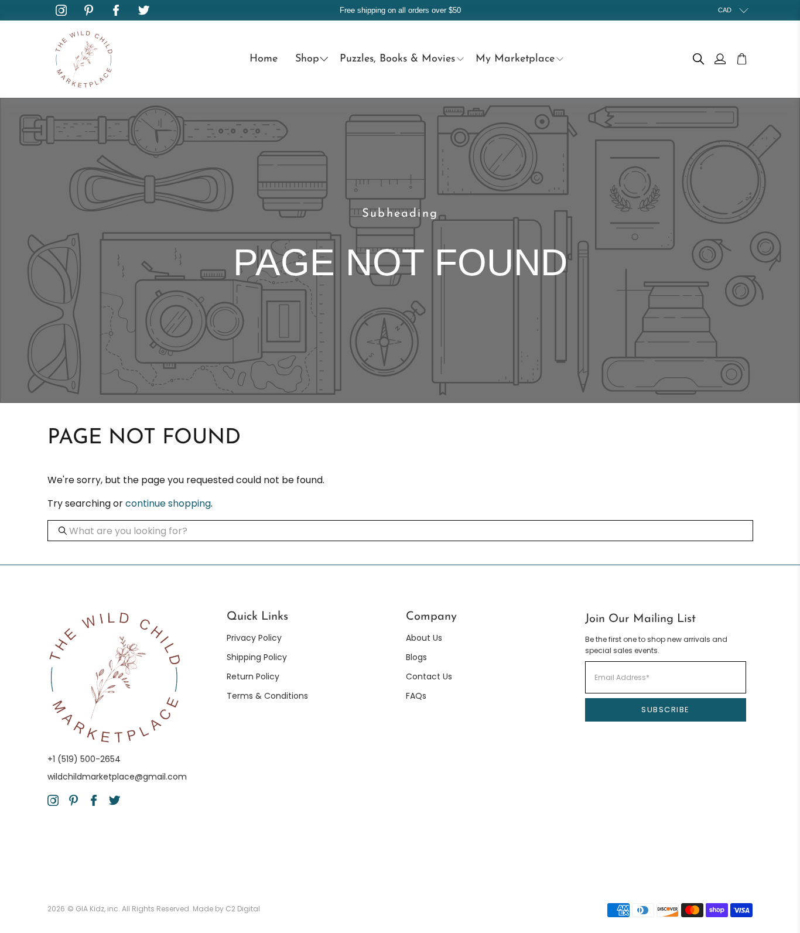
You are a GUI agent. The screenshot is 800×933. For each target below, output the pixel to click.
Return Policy (253, 676)
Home (263, 59)
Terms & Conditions (267, 696)
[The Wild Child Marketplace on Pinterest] (88, 10)
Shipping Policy (257, 657)
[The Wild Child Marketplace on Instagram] (61, 10)
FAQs (416, 696)
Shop (307, 59)
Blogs (416, 657)
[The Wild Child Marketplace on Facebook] (116, 10)
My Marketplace (515, 59)
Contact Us (429, 676)
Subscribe (665, 709)
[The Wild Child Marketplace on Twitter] (143, 10)
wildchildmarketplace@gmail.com (117, 776)
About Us (424, 638)
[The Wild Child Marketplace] (83, 59)
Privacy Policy (254, 638)
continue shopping (168, 503)
